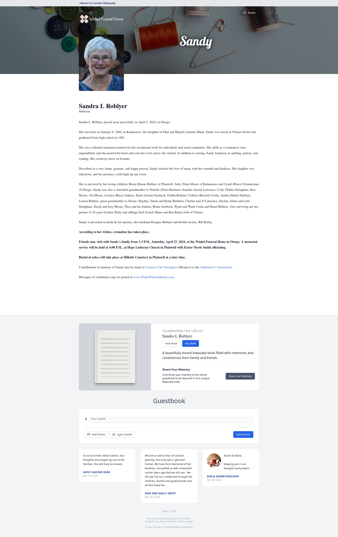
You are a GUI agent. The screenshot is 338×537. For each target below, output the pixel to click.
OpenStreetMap (173, 527)
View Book (171, 343)
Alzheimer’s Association (215, 267)
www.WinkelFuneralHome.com (153, 277)
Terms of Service (178, 521)
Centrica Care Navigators (161, 267)
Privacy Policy (159, 521)
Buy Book (190, 343)
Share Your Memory (240, 376)
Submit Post (243, 434)
